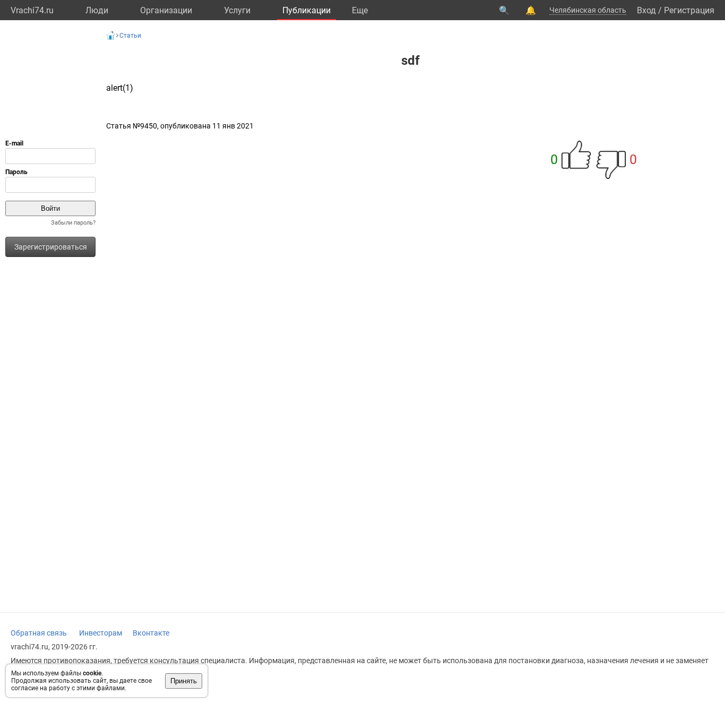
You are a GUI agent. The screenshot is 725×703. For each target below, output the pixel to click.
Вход (646, 10)
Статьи (130, 35)
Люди (96, 10)
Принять (183, 681)
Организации (166, 10)
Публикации (306, 10)
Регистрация (689, 10)
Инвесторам (100, 633)
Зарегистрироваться (50, 247)
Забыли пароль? (73, 222)
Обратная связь (39, 633)
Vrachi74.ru (32, 10)
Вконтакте (151, 633)
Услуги (237, 10)
